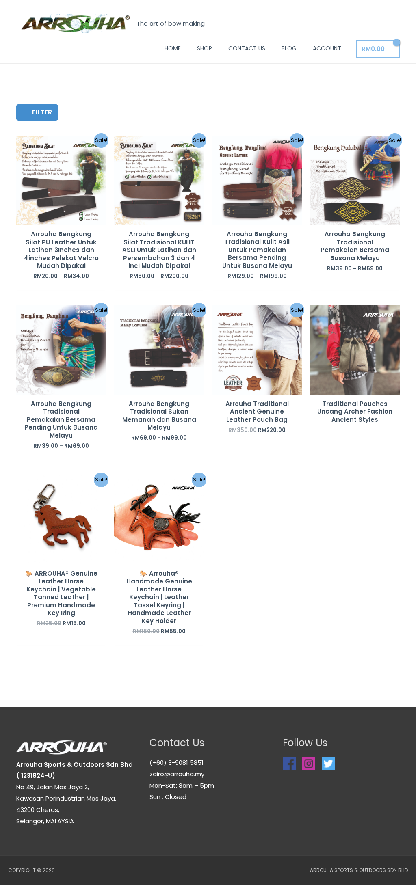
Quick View (61, 218)
